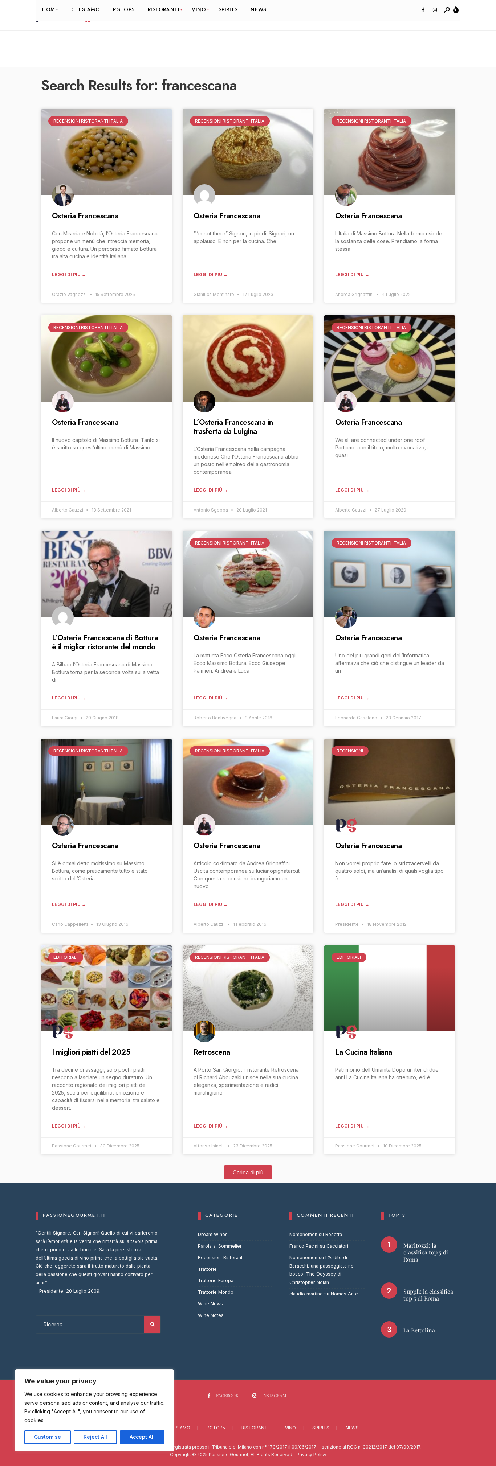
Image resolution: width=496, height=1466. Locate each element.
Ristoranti (255, 1427)
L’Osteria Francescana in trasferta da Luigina (233, 427)
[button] (248, 1172)
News (352, 1427)
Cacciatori (337, 1246)
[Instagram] (435, 10)
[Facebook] (423, 10)
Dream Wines (213, 1234)
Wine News (210, 1303)
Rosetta (333, 1234)
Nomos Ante (344, 1294)
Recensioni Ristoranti (221, 1257)
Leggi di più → (69, 274)
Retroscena (212, 1052)
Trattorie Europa (215, 1280)
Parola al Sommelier (220, 1246)
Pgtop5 (216, 1427)
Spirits (320, 1427)
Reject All (95, 1437)
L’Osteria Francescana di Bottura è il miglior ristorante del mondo (105, 642)
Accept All (142, 1437)
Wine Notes (211, 1315)
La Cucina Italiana (363, 1052)
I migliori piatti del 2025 (91, 1052)
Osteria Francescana (85, 215)
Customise (47, 1437)
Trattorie (207, 1269)
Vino (290, 1427)
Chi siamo (178, 1427)
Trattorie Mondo (215, 1292)
